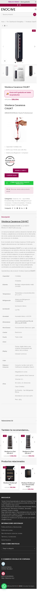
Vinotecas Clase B (30, 21)
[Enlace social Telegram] (26, 208)
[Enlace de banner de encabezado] (19, 2)
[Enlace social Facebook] (18, 5)
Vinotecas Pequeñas (22, 205)
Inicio (3, 21)
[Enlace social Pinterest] (19, 208)
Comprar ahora (11, 175)
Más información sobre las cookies (11, 533)
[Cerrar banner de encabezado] (35, 2)
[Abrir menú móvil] (36, 9)
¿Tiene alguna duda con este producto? (19, 183)
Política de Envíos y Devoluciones (11, 527)
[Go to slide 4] (20, 62)
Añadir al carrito (20, 170)
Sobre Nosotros (6, 540)
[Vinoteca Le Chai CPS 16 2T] (28, 442)
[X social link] (15, 208)
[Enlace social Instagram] (20, 5)
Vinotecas (28, 203)
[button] (3, 46)
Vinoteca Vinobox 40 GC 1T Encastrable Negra (28, 484)
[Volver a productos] (5, 26)
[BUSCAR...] (34, 14)
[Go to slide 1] (15, 62)
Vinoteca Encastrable (18, 203)
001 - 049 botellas (24, 198)
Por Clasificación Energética (15, 21)
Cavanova (15, 198)
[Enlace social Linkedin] (22, 208)
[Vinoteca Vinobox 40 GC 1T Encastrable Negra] (28, 473)
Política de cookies (7, 530)
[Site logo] (8, 9)
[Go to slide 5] (22, 62)
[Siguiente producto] (7, 26)
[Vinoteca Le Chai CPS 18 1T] (10, 442)
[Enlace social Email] (17, 208)
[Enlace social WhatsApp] (24, 208)
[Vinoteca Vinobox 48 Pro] (10, 473)
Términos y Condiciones (8, 536)
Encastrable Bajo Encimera (12, 201)
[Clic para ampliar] (5, 61)
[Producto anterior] (2, 26)
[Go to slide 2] (17, 62)
